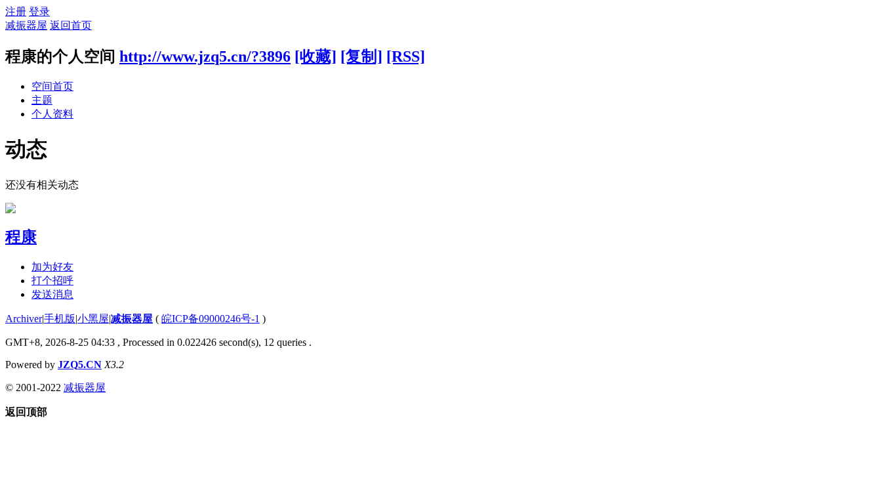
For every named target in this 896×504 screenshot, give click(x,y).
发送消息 (52, 294)
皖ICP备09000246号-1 (210, 318)
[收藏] (315, 56)
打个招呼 (52, 280)
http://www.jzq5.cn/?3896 (205, 56)
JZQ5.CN (80, 364)
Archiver (23, 318)
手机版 (59, 318)
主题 (41, 100)
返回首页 (71, 25)
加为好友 (52, 266)
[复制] (361, 56)
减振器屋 (26, 25)
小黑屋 (93, 318)
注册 (15, 11)
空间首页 (52, 86)
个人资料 (52, 113)
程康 (21, 236)
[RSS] (405, 56)
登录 (39, 11)
